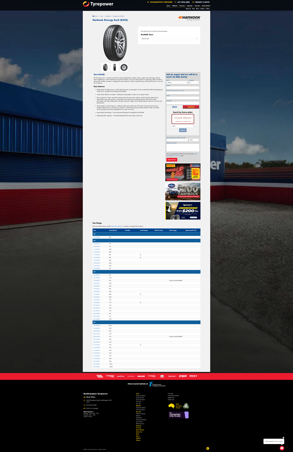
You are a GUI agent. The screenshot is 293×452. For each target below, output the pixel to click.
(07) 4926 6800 (184, 2)
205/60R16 (96, 339)
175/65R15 (96, 280)
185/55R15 (96, 283)
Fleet (193, 8)
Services (182, 6)
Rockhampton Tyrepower (161, 2)
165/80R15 (96, 275)
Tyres (168, 6)
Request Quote (172, 159)
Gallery (202, 8)
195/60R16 (96, 328)
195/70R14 (96, 268)
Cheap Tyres (171, 399)
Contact (197, 6)
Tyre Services (139, 422)
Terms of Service (176, 155)
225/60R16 (96, 361)
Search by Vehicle (140, 396)
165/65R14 (96, 244)
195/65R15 (96, 300)
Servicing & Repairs (141, 420)
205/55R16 (96, 334)
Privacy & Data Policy (92, 449)
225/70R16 (96, 364)
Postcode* (169, 101)
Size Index (170, 393)
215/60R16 (96, 350)
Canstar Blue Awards (173, 395)
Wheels (174, 6)
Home (95, 16)
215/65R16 (96, 358)
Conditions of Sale (102, 449)
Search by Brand (140, 399)
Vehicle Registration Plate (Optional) (175, 138)
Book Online (206, 6)
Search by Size (140, 398)
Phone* (175, 90)
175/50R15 (96, 278)
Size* (167, 80)
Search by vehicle (116, 226)
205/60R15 (96, 305)
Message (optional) (171, 143)
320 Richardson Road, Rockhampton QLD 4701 (99, 401)
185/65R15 (96, 289)
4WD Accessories (140, 414)
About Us (188, 8)
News (197, 8)
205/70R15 (96, 313)
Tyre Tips (138, 403)
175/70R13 (96, 237)
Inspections (139, 418)
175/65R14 (96, 249)
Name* (168, 85)
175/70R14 (96, 255)
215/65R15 (96, 319)
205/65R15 (96, 308)
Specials (189, 6)
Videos (208, 8)
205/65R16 (96, 342)
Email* (168, 96)
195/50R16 (96, 325)
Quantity (191, 80)
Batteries (138, 416)
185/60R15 (96, 286)
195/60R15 (96, 294)
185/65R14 (96, 263)
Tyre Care (138, 401)
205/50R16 (96, 331)
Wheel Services (140, 423)
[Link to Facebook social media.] (207, 448)
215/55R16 (96, 345)
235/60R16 (96, 367)
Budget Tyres (171, 397)
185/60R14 (96, 260)
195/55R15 (96, 291)
